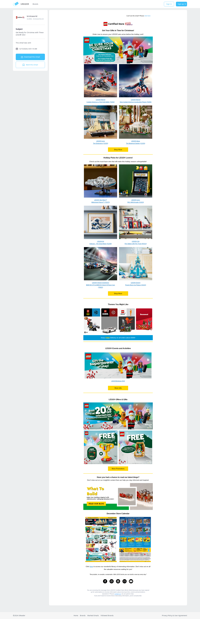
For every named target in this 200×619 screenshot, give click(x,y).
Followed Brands (107, 615)
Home (76, 615)
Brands (35, 4)
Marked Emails (93, 615)
